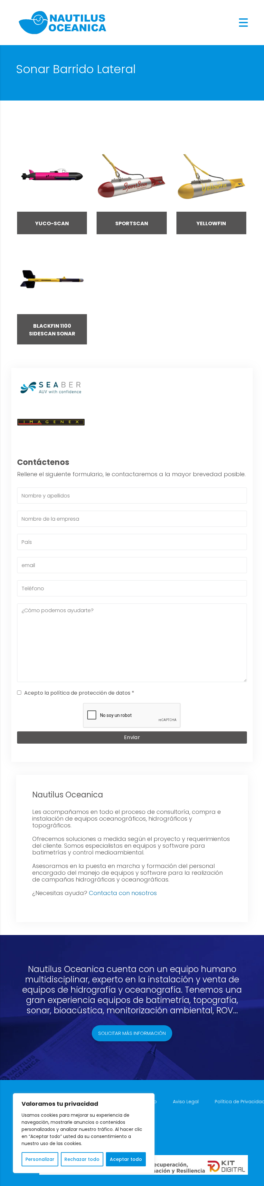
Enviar (132, 737)
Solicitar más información (132, 1033)
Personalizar (39, 1159)
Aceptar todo (126, 1159)
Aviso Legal (186, 1101)
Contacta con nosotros (123, 893)
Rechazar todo (81, 1159)
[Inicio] (62, 22)
